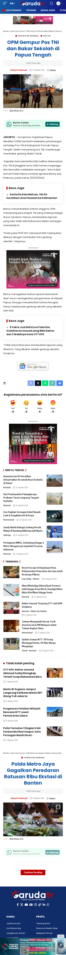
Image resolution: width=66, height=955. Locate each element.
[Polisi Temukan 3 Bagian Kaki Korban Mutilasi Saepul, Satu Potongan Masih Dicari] (55, 731)
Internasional (8, 520)
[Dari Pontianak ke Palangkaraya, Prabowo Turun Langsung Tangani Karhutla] (55, 499)
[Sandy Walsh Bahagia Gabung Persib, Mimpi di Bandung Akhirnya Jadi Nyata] (55, 532)
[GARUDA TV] (33, 3)
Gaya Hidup (26, 579)
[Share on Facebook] (31, 383)
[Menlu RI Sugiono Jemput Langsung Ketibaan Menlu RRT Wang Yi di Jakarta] (55, 692)
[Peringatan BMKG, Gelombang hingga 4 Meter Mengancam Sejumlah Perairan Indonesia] (55, 547)
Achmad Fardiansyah (18, 70)
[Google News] (31, 904)
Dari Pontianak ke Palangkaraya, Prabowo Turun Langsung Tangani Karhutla (21, 497)
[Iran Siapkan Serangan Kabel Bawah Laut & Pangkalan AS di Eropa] (55, 516)
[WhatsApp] (48, 904)
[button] (6, 3)
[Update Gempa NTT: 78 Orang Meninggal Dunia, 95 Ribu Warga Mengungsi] (11, 644)
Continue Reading (33, 872)
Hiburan (36, 579)
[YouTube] (26, 904)
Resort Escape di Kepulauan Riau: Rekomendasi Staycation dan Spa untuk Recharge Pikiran (42, 571)
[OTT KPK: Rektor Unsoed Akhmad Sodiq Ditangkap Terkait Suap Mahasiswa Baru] (55, 673)
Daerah (25, 650)
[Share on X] (38, 383)
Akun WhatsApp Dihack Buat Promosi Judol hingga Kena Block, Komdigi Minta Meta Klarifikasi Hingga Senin (42, 589)
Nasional (7, 487)
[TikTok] (40, 904)
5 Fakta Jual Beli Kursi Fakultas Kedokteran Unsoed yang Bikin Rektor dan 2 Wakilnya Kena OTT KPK (30, 330)
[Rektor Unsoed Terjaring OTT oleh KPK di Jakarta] (11, 608)
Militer (47, 36)
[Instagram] (35, 904)
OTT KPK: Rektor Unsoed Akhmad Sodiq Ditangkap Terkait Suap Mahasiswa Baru (22, 673)
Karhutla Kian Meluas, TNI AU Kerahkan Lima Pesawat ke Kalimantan (31, 196)
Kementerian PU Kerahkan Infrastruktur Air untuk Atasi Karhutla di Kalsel (23, 479)
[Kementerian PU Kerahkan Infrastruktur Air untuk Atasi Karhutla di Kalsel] (55, 481)
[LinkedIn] (44, 904)
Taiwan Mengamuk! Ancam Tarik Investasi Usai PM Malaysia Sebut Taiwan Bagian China (39, 625)
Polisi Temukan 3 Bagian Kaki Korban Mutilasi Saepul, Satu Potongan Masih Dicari (22, 731)
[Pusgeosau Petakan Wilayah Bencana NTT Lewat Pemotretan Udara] (55, 712)
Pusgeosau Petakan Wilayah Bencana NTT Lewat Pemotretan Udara (21, 712)
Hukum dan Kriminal (17, 31)
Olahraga (7, 535)
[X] (21, 904)
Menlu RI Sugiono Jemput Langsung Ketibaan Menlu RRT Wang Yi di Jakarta (22, 692)
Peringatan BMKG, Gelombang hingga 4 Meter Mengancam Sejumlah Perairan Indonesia (23, 546)
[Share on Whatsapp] (45, 383)
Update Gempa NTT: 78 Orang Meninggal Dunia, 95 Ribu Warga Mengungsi (39, 643)
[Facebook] (17, 904)
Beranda (6, 31)
